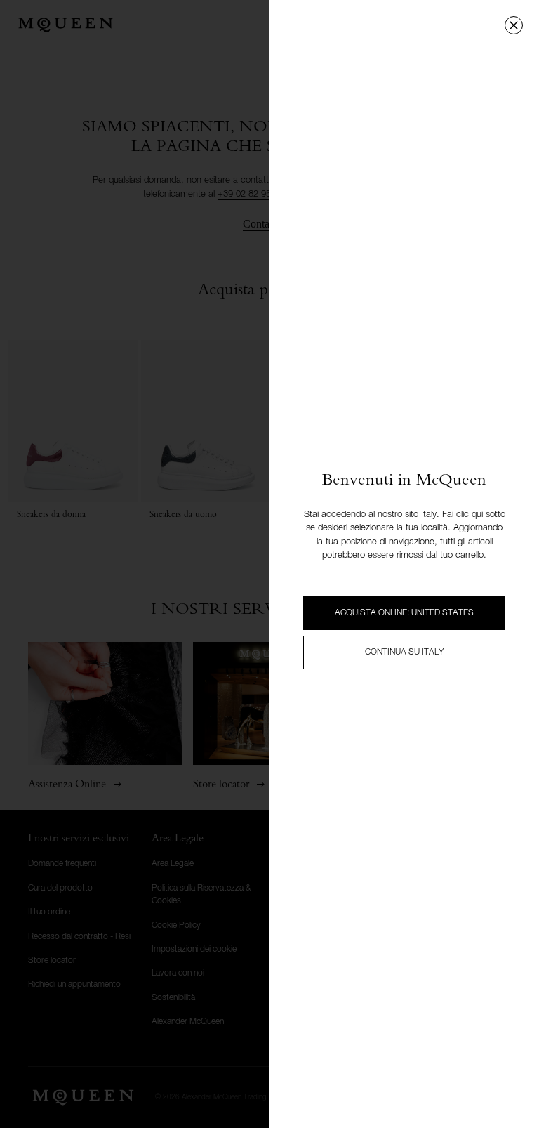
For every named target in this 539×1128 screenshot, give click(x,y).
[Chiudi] (513, 25)
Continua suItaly (404, 652)
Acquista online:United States (404, 613)
